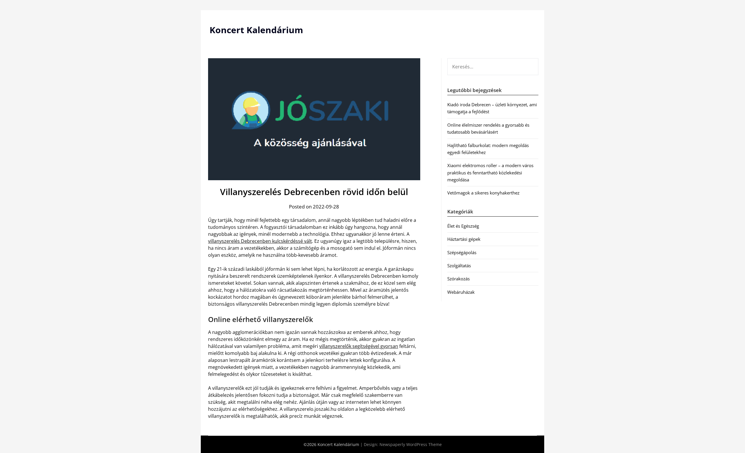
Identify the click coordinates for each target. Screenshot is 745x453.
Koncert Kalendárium (256, 30)
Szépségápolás (461, 252)
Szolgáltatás (459, 265)
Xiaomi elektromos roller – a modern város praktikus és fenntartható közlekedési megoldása (490, 172)
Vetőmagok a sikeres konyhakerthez (483, 193)
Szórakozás (458, 279)
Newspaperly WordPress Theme (410, 444)
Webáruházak (461, 292)
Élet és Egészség (463, 226)
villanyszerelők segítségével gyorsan (358, 346)
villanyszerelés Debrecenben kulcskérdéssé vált (260, 241)
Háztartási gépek (463, 239)
